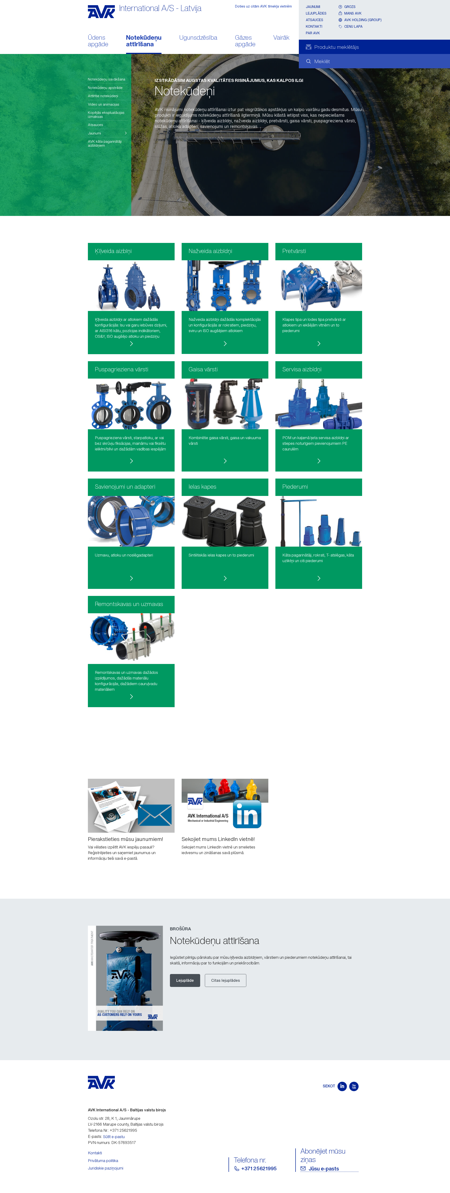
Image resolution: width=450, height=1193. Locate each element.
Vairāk (281, 38)
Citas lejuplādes (225, 980)
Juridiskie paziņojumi (105, 1168)
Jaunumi (313, 6)
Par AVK (313, 33)
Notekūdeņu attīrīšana (143, 41)
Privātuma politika (103, 1160)
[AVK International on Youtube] (354, 1086)
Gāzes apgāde (245, 41)
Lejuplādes (316, 13)
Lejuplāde (185, 980)
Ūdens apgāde (98, 41)
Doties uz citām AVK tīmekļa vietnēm (263, 6)
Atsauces (314, 19)
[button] (108, 133)
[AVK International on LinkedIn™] (342, 1086)
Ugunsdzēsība (198, 38)
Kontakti (314, 26)
